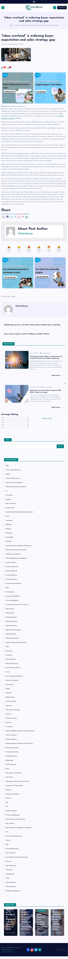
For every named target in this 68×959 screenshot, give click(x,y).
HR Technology (10, 697)
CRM (7, 587)
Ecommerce (9, 655)
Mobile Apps (9, 760)
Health (8, 688)
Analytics (8, 499)
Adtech (8, 474)
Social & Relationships (12, 848)
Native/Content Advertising (14, 773)
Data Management (11, 617)
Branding (8, 541)
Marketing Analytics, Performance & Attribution (19, 743)
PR (7, 806)
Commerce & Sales (11, 562)
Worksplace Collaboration (13, 890)
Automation (9, 520)
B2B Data (8, 524)
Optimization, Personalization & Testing (17, 781)
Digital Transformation (12, 638)
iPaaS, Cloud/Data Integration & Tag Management (20, 730)
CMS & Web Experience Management (16, 558)
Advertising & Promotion (13, 478)
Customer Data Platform (13, 596)
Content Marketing (11, 575)
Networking (9, 777)
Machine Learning (11, 735)
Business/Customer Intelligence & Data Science (19, 545)
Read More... (56, 375)
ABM (7, 465)
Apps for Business (11, 503)
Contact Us (62, 7)
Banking (8, 528)
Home (11, 25)
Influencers (9, 705)
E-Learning (9, 651)
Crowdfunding (10, 592)
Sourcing (8, 861)
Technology (9, 869)
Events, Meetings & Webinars (14, 676)
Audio (7, 516)
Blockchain (9, 533)
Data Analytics (10, 613)
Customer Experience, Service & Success (17, 604)
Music (7, 768)
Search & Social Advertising (14, 836)
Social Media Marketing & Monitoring (17, 857)
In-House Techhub (11, 701)
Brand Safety (9, 537)
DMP (7, 646)
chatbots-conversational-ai (13, 554)
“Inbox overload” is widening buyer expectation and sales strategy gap (36, 25)
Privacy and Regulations (13, 815)
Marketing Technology (12, 751)
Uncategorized (10, 874)
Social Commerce (11, 852)
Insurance (8, 714)
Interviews (9, 722)
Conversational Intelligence (13, 583)
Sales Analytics (10, 823)
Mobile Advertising (11, 756)
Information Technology (12, 709)
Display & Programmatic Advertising (16, 642)
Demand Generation (11, 621)
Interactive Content (11, 718)
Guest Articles (10, 684)
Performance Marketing (12, 794)
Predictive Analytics (11, 810)
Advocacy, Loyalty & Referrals (14, 482)
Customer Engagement (12, 600)
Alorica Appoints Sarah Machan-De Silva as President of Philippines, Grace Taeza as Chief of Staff (10, 914)
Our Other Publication (7, 951)
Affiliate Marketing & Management (16, 486)
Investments (9, 726)
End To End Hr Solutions (13, 667)
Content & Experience (12, 566)
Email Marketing (10, 659)
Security (8, 840)
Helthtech (8, 693)
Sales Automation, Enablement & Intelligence (19, 827)
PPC (7, 802)
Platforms (8, 798)
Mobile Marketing (11, 764)
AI (6, 491)
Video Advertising (11, 882)
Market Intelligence (6, 44)
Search (8, 440)
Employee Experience (12, 663)
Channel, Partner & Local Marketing (16, 549)
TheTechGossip (25, 234)
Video (7, 878)
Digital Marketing (11, 634)
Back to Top (61, 949)
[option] (10, 922)
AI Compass (9, 495)
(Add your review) (47, 418)
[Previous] (59, 904)
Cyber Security (10, 608)
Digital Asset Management (13, 629)
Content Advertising (11, 570)
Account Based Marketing (13, 469)
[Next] (62, 904)
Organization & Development (14, 785)
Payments (8, 789)
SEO (7, 844)
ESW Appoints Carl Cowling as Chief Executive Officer (41, 922)
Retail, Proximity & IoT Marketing (15, 819)
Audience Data (10, 507)
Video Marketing (11, 886)
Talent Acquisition (11, 865)
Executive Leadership (12, 680)
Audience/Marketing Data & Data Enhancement (19, 512)
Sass (7, 831)
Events (8, 672)
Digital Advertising (11, 625)
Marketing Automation (12, 747)
